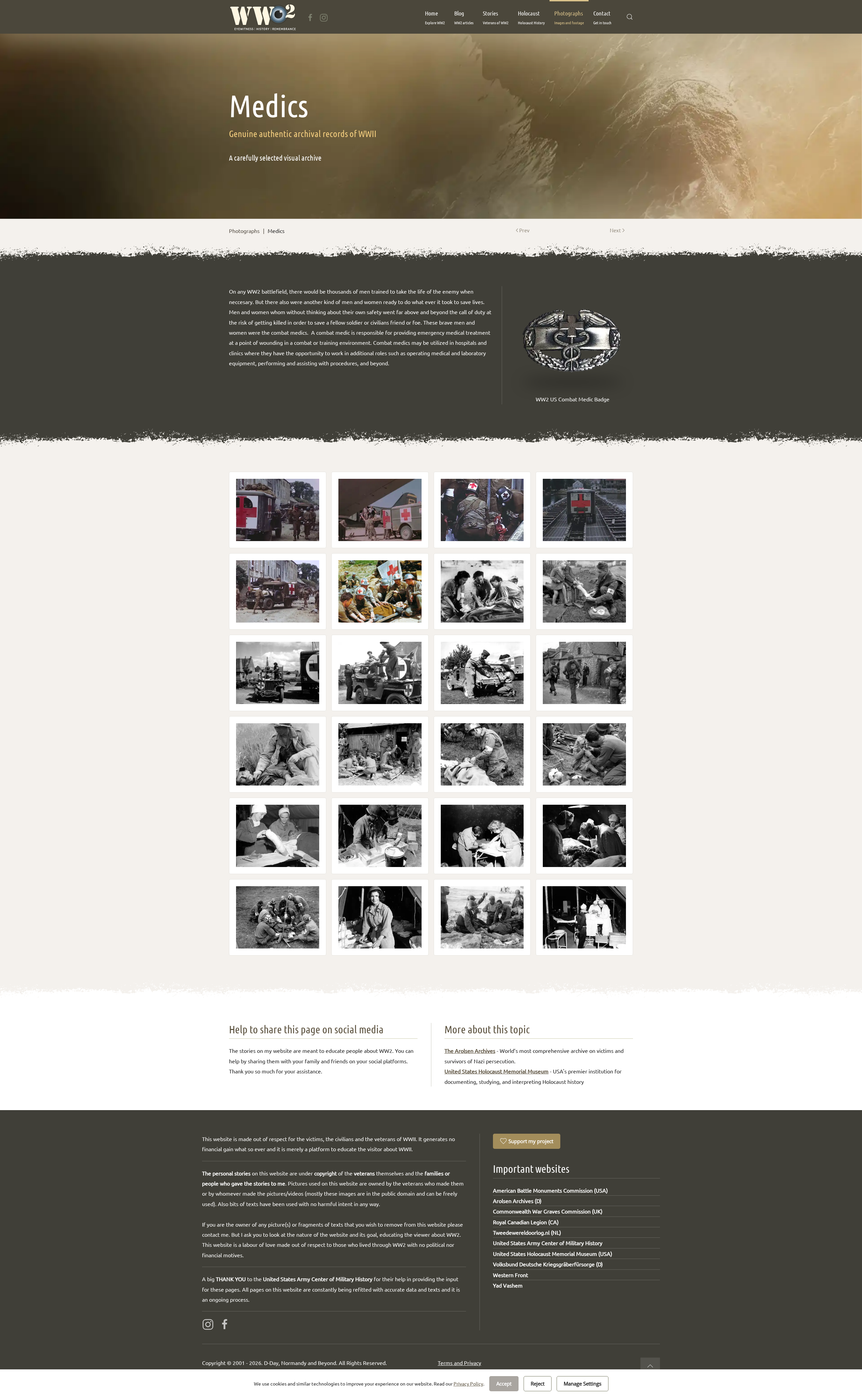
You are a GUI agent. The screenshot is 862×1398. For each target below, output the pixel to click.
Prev (524, 230)
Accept (503, 1383)
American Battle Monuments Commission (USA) (550, 1190)
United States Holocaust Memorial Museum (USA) (552, 1253)
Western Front (510, 1274)
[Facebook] (310, 17)
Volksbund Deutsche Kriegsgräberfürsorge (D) (548, 1264)
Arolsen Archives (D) (517, 1200)
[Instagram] (324, 17)
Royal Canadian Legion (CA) (526, 1222)
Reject (537, 1383)
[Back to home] (262, 17)
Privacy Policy (468, 1383)
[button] (435, 17)
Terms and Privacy (459, 1362)
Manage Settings (582, 1383)
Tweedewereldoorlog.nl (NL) (527, 1232)
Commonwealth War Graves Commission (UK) (547, 1211)
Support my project (530, 1141)
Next (615, 230)
